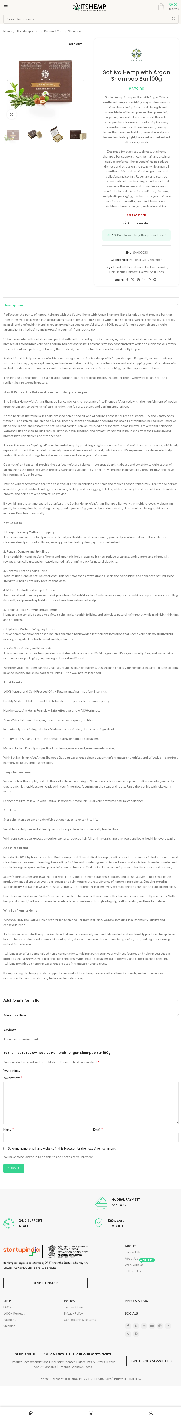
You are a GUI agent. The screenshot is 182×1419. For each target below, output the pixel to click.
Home (7, 31)
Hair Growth (158, 267)
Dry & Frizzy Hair (138, 267)
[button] (7, 80)
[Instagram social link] (144, 1326)
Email (98, 1129)
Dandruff (119, 267)
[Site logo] (89, 6)
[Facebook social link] (127, 280)
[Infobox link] (117, 1203)
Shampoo (74, 31)
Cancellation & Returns (80, 1319)
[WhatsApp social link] (149, 280)
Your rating (11, 1070)
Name (8, 1129)
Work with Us (139, 1264)
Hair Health (117, 272)
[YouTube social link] (152, 1326)
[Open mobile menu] (5, 6)
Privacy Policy (73, 1313)
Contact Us (133, 1252)
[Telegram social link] (155, 280)
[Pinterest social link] (138, 280)
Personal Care (53, 31)
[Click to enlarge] (12, 115)
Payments (10, 1319)
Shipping (9, 1326)
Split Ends (157, 272)
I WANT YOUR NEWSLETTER (151, 1361)
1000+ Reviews (14, 1313)
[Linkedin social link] (144, 280)
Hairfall (144, 272)
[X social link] (133, 280)
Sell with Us (133, 1271)
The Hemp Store (27, 31)
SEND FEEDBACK (45, 1283)
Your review (12, 1077)
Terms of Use (73, 1307)
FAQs (7, 1307)
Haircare (132, 272)
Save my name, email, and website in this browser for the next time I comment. (62, 1148)
